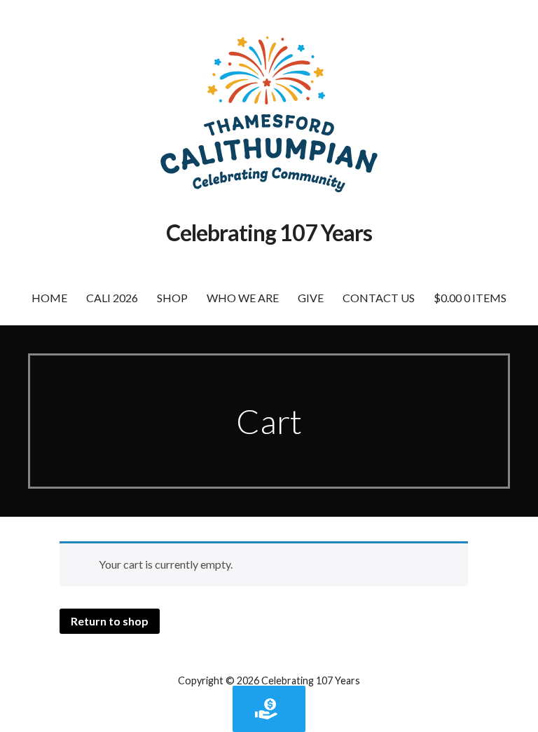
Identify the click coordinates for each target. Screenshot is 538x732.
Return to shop (110, 621)
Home (49, 297)
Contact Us (379, 297)
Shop (172, 297)
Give (311, 297)
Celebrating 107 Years (269, 232)
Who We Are (243, 297)
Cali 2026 (112, 297)
